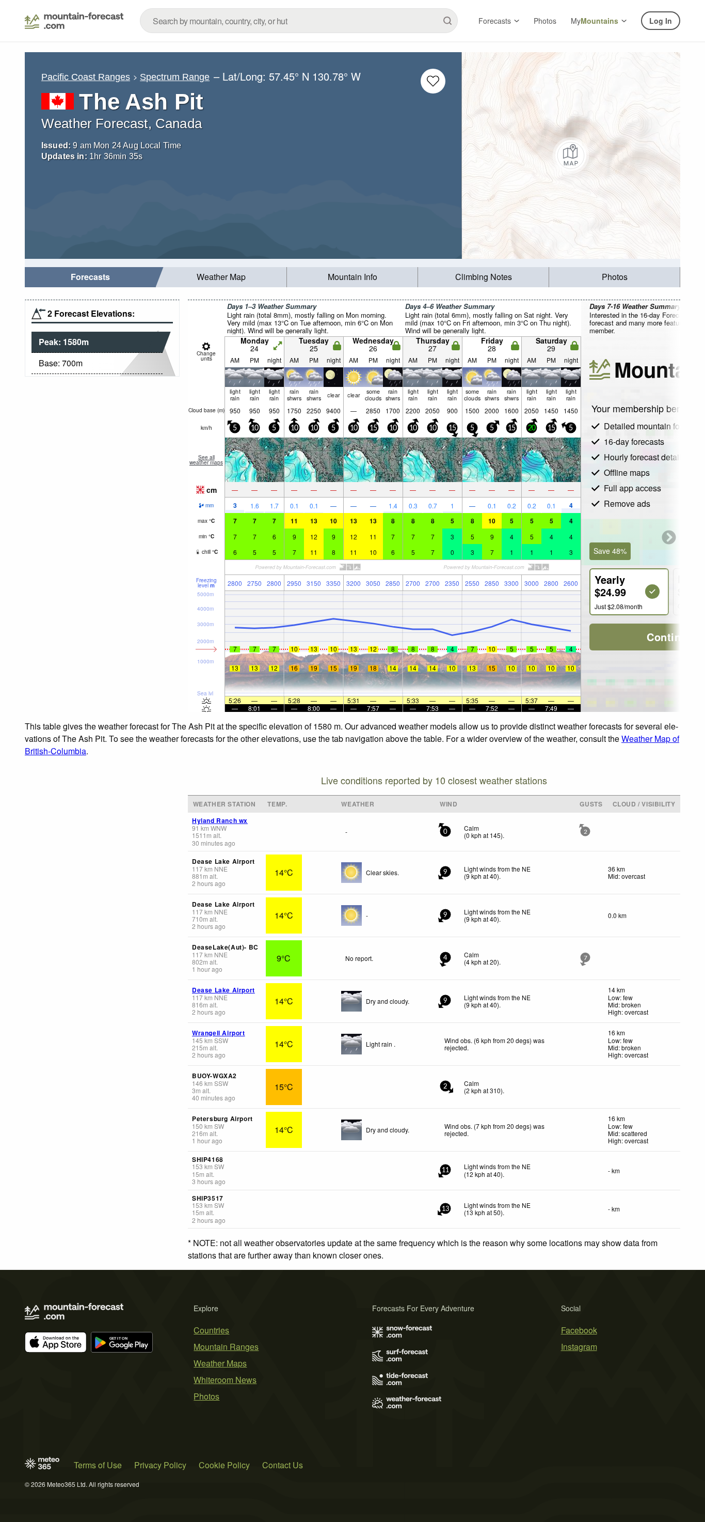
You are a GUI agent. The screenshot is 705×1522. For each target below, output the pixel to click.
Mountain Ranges (226, 1347)
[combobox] (299, 20)
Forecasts (494, 20)
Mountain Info (352, 277)
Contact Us (282, 1465)
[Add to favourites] (433, 81)
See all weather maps (206, 460)
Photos (545, 20)
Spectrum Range (175, 77)
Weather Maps (220, 1363)
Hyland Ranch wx (220, 820)
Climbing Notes (483, 277)
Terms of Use (98, 1465)
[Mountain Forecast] (74, 20)
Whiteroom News (225, 1380)
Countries (211, 1330)
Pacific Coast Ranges (85, 77)
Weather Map (221, 277)
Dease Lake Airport (223, 990)
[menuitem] (90, 277)
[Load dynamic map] (571, 155)
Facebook (579, 1330)
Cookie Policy (224, 1465)
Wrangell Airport (218, 1032)
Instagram (579, 1347)
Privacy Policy (160, 1465)
